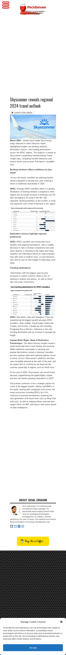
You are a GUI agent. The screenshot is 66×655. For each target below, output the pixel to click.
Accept (33, 647)
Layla (16, 401)
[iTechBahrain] (33, 12)
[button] (61, 621)
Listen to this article (23, 112)
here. (12, 164)
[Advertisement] (33, 50)
